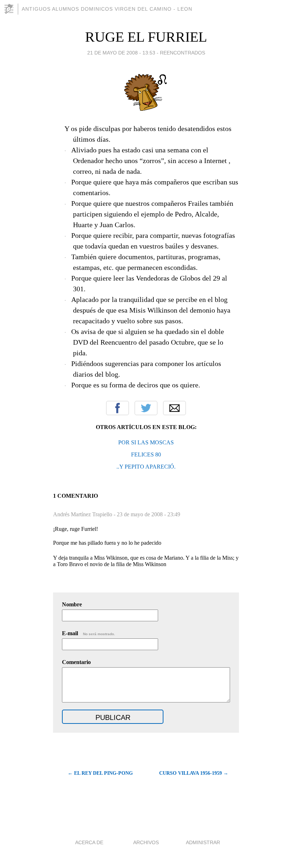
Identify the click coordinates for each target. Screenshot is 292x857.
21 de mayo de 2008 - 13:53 (121, 53)
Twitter (146, 408)
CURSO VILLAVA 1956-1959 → (193, 773)
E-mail (88, 633)
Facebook (117, 408)
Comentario (76, 662)
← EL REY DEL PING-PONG (100, 773)
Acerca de (89, 842)
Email (174, 408)
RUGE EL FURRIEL (146, 37)
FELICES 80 (146, 454)
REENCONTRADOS (182, 53)
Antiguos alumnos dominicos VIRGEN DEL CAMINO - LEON (107, 9)
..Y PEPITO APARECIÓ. (146, 467)
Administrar (203, 842)
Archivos (146, 842)
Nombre (72, 604)
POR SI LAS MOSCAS (146, 442)
